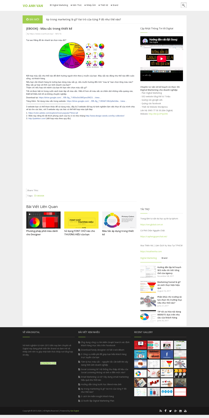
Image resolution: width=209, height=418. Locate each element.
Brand (115, 5)
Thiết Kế (104, 5)
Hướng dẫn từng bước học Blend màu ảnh (101, 384)
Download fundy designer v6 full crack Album (102, 349)
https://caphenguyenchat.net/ (153, 236)
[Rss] (160, 410)
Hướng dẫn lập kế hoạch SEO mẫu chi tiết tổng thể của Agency (169, 270)
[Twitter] (170, 410)
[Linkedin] (180, 410)
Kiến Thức (77, 5)
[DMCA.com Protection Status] (48, 363)
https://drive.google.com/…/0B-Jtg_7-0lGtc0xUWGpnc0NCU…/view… (70, 97)
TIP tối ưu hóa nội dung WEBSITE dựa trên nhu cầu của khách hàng (169, 314)
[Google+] (175, 410)
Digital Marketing (60, 5)
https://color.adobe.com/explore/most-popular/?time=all (53, 113)
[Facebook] (165, 410)
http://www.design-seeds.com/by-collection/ (105, 116)
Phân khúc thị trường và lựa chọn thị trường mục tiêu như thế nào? (169, 299)
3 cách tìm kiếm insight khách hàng (97, 396)
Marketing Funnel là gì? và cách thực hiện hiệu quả (169, 285)
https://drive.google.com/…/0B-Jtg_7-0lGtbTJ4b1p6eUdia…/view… (97, 101)
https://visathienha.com (151, 251)
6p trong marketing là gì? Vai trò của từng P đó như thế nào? (83, 19)
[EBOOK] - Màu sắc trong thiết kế (49, 28)
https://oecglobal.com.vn (151, 224)
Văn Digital (74, 411)
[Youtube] (185, 410)
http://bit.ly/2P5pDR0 (158, 113)
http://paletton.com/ (37, 118)
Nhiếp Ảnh (91, 5)
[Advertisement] (81, 154)
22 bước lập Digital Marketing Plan (97, 400)
